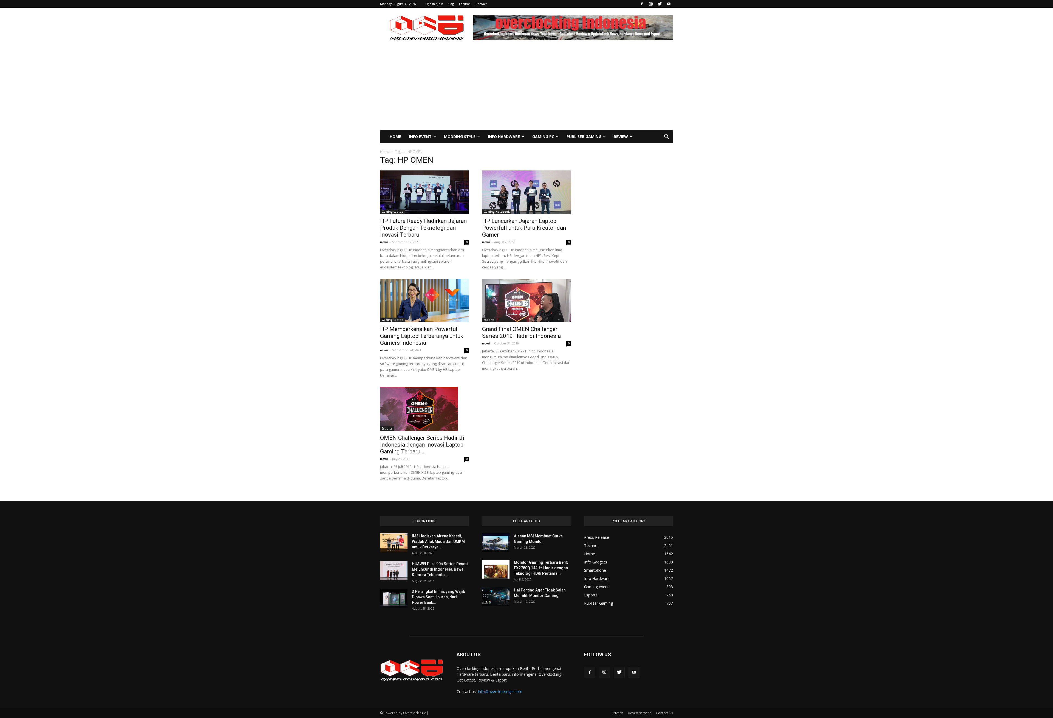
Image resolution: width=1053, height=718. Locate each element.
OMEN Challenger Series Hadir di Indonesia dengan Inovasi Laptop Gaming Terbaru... (422, 444)
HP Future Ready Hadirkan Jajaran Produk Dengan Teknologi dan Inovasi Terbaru (423, 228)
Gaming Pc (543, 136)
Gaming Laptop (392, 212)
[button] (666, 137)
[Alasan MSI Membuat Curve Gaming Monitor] (495, 542)
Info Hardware (504, 136)
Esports (489, 320)
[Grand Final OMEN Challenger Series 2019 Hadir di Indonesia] (526, 300)
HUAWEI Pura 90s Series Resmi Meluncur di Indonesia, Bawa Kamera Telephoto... (440, 569)
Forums (464, 4)
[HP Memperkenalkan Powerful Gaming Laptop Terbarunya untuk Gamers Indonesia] (424, 300)
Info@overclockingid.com (500, 691)
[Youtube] (669, 4)
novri (384, 242)
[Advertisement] (526, 89)
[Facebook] (642, 4)
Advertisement (639, 713)
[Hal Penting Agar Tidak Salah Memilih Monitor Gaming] (495, 596)
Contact (481, 4)
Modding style (459, 136)
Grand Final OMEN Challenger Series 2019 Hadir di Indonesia (521, 332)
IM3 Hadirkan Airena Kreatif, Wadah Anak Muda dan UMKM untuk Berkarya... (438, 541)
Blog (451, 4)
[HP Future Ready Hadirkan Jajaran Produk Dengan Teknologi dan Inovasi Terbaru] (424, 192)
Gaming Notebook (497, 212)
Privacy (617, 713)
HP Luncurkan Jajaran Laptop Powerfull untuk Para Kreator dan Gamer (524, 228)
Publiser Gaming (584, 136)
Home (395, 136)
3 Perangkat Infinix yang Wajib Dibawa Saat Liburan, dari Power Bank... (438, 597)
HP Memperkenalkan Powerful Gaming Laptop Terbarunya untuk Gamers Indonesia (421, 336)
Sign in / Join (434, 4)
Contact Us (664, 713)
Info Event (420, 136)
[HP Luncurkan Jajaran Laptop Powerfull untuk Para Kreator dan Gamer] (526, 192)
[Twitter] (660, 4)
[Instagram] (651, 4)
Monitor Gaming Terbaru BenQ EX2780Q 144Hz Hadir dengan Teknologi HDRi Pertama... (541, 568)
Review (621, 136)
